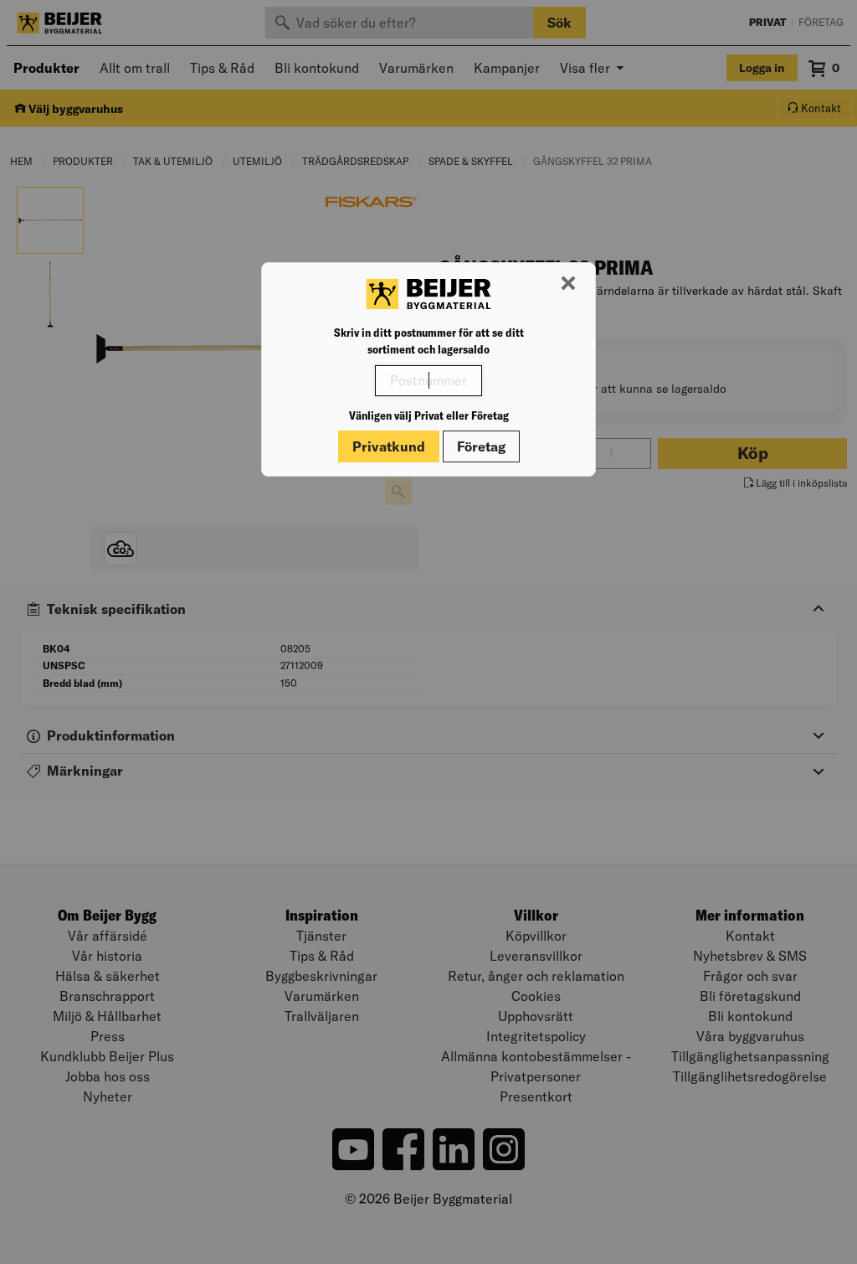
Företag (481, 446)
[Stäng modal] (568, 284)
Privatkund (388, 446)
